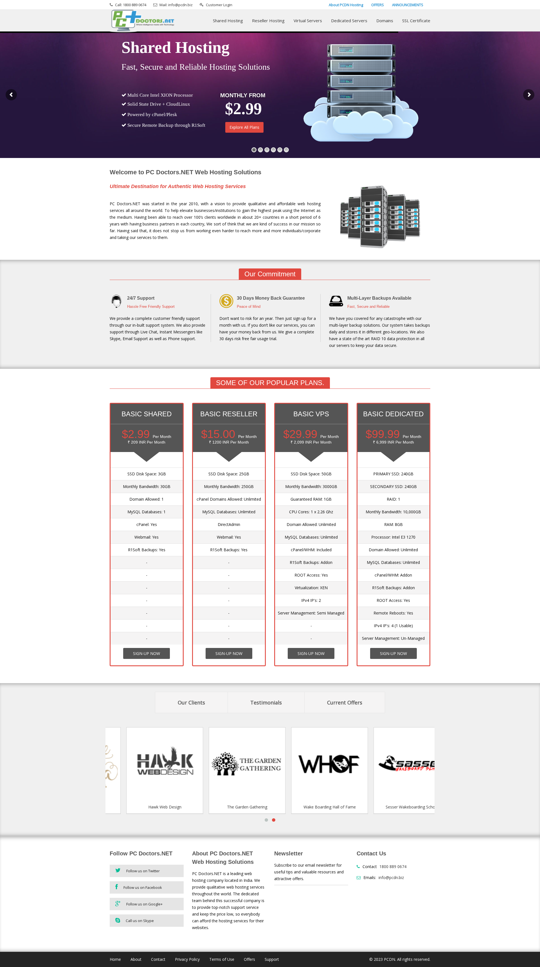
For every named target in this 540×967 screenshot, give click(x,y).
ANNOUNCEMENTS (407, 4)
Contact (158, 959)
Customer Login (219, 4)
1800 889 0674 (392, 866)
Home (115, 959)
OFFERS (377, 4)
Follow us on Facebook (142, 887)
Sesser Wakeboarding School (394, 807)
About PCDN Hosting (346, 4)
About (135, 959)
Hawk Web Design (146, 807)
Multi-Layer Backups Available (379, 298)
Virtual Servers (308, 20)
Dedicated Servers (349, 20)
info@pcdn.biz (391, 877)
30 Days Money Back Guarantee (271, 298)
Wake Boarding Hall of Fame (311, 807)
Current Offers (344, 702)
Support (272, 959)
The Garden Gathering (229, 807)
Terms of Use (221, 959)
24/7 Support (140, 298)
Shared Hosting (228, 20)
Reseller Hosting (268, 20)
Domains (384, 20)
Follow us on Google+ (144, 904)
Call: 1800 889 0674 (130, 4)
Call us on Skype (140, 920)
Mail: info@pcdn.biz (176, 4)
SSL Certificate (416, 20)
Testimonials (266, 702)
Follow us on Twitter (143, 870)
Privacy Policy (187, 959)
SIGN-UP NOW (146, 653)
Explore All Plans (244, 127)
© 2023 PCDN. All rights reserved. (399, 959)
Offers (249, 959)
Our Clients (191, 702)
